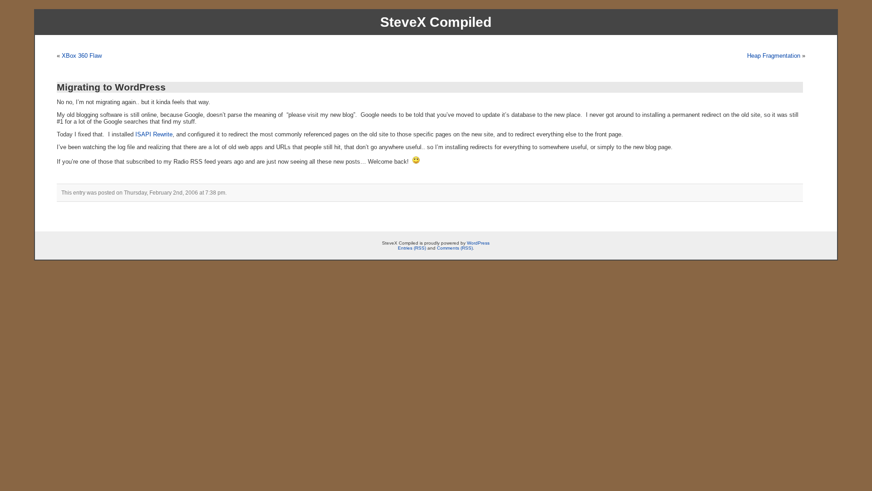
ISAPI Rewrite (154, 134)
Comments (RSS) (455, 248)
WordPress (478, 243)
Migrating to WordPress (111, 87)
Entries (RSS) (412, 248)
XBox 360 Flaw (82, 55)
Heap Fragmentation (773, 55)
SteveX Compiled (435, 22)
